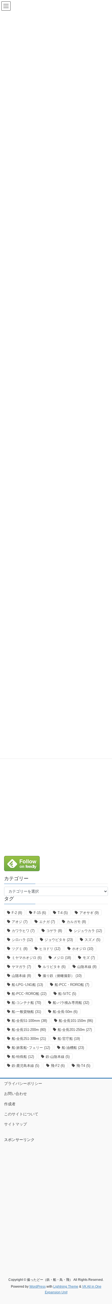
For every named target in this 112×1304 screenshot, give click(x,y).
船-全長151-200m (29, 1030)
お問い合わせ (15, 1093)
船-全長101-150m (76, 1021)
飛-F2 (58, 1066)
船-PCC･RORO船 (29, 994)
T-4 (63, 913)
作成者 (9, 1104)
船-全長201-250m (75, 1030)
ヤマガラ (21, 967)
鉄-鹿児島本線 (25, 1066)
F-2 (17, 913)
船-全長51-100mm (29, 1021)
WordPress (37, 1286)
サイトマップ (15, 1124)
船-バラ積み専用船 (71, 1003)
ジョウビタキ (59, 940)
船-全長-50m (65, 1012)
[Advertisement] (56, 800)
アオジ (19, 922)
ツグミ (19, 949)
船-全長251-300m (29, 1039)
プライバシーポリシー (23, 1083)
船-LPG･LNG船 (27, 985)
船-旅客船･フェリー (31, 1048)
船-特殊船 (23, 1057)
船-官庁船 (69, 1039)
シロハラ (22, 940)
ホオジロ (82, 949)
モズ (89, 958)
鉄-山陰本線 (58, 1057)
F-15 (40, 913)
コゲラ (54, 931)
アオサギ (89, 913)
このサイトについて (21, 1114)
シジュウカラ (88, 931)
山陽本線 (21, 976)
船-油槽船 (73, 1048)
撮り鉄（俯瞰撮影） (62, 976)
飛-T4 (83, 1066)
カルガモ (76, 922)
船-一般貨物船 (26, 1012)
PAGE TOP (104, 1260)
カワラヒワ (23, 931)
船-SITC (67, 994)
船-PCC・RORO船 (72, 985)
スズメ (92, 940)
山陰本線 (87, 967)
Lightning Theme (65, 1286)
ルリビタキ (54, 967)
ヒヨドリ (49, 949)
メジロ (62, 958)
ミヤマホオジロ (27, 958)
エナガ (47, 922)
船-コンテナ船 (26, 1003)
